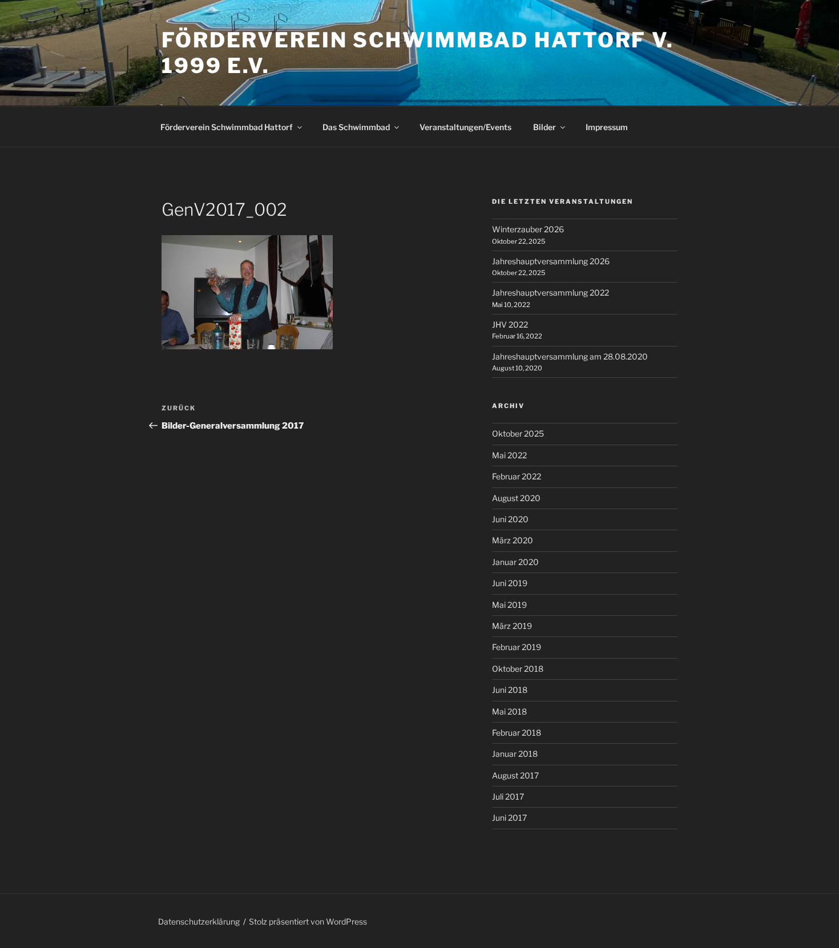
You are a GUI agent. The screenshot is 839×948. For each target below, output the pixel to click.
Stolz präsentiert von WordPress (308, 921)
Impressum (607, 127)
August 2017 (515, 775)
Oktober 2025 (518, 433)
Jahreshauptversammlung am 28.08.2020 (570, 356)
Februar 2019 (516, 647)
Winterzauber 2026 (528, 229)
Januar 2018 (515, 754)
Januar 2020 (515, 562)
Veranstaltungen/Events (465, 127)
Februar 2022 (516, 476)
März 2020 (512, 540)
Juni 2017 (509, 817)
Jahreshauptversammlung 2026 (551, 261)
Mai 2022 (509, 455)
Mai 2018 (509, 711)
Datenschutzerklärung (199, 921)
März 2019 (512, 626)
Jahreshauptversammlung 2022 (550, 292)
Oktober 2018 (517, 668)
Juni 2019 (509, 583)
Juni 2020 (510, 519)
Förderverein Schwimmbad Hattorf (226, 127)
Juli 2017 (508, 796)
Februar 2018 (516, 732)
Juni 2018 (509, 690)
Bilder (544, 127)
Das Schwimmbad (356, 127)
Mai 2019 (509, 605)
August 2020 (516, 498)
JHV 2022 (510, 324)
